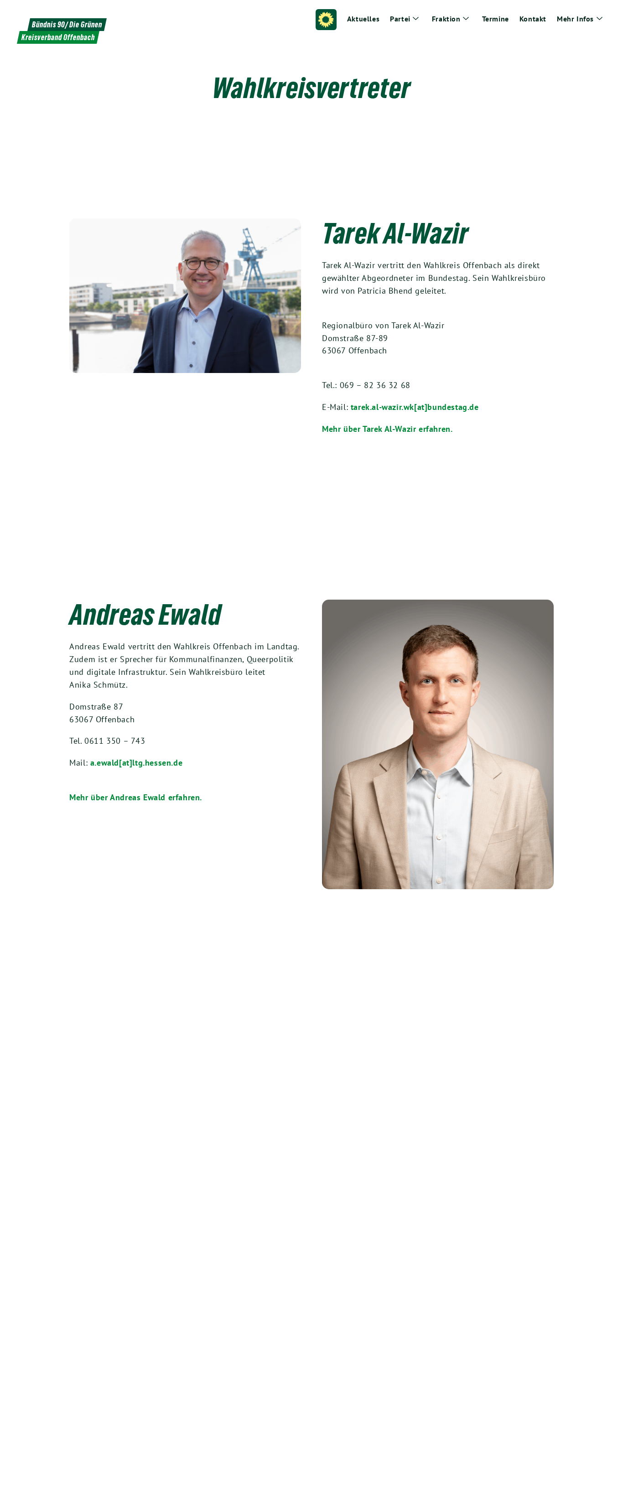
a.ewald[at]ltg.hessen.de (136, 762)
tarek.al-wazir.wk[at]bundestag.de (415, 407)
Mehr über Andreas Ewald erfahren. (135, 797)
